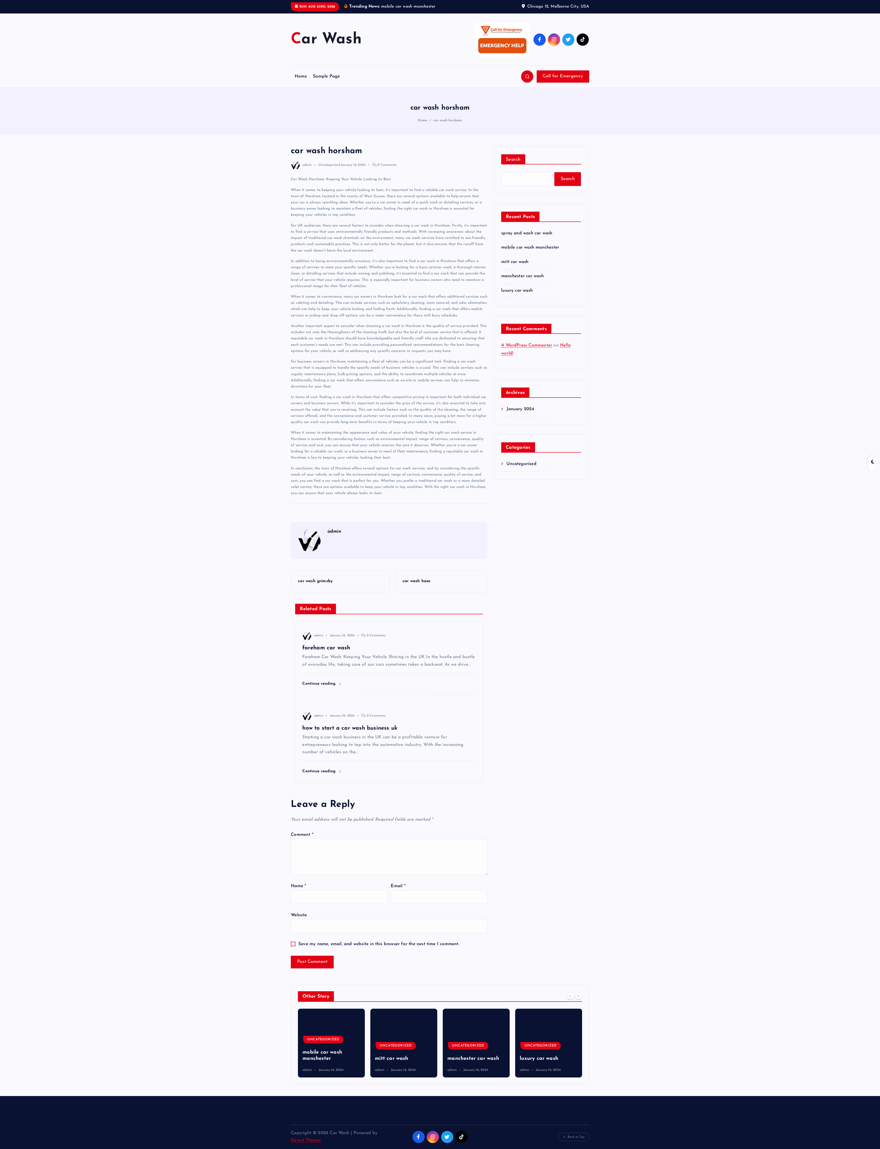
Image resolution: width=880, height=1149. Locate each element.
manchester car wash (522, 276)
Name (298, 886)
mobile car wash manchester (530, 247)
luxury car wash (517, 290)
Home (301, 76)
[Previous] (570, 995)
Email (398, 886)
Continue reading (319, 684)
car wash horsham (447, 120)
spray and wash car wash (526, 233)
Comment (302, 835)
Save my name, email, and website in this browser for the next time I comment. (378, 944)
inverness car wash (543, 1058)
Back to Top (576, 1136)
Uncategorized (329, 165)
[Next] (578, 995)
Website (299, 915)
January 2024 (520, 409)
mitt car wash (515, 262)
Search (513, 159)
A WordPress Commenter (526, 345)
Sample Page (326, 76)
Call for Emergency (563, 76)
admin (307, 165)
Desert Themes (306, 1140)
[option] (331, 1043)
